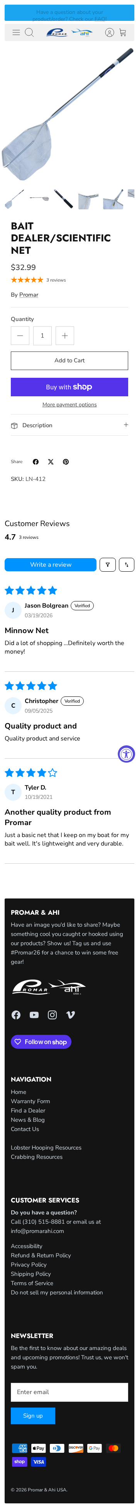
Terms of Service (32, 1283)
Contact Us (25, 1129)
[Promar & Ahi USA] (69, 32)
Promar (28, 295)
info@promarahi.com (37, 1231)
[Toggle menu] (16, 32)
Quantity (22, 319)
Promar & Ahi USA (47, 1490)
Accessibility (26, 1246)
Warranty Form (30, 1101)
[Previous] (15, 13)
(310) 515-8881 (43, 1222)
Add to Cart (69, 360)
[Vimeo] (70, 1015)
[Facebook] (16, 1015)
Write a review (50, 564)
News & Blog (28, 1120)
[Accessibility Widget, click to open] (126, 754)
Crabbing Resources (37, 1157)
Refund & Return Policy (41, 1255)
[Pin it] (65, 462)
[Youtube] (34, 1015)
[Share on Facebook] (35, 462)
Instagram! (86, 15)
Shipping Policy (31, 1274)
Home (18, 1092)
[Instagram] (52, 1015)
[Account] (105, 32)
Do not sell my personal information (57, 1292)
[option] (69, 115)
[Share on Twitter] (50, 462)
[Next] (124, 13)
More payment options (69, 405)
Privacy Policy (29, 1265)
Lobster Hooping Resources (46, 1147)
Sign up (33, 1416)
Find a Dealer (28, 1110)
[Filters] (108, 565)
